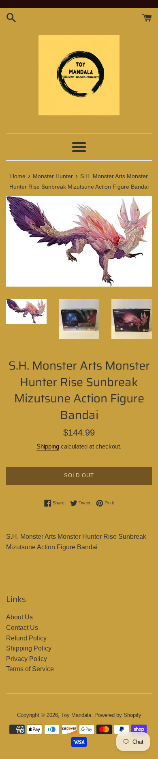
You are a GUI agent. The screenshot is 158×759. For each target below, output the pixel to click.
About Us (19, 617)
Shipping (47, 446)
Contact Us (22, 627)
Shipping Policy (28, 648)
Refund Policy (26, 638)
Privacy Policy (26, 658)
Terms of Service (30, 668)
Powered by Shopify (117, 715)
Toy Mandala (76, 715)
